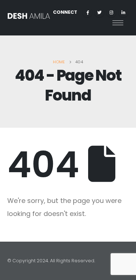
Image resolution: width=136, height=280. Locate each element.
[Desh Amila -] (28, 17)
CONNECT (65, 12)
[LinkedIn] (123, 12)
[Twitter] (99, 12)
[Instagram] (111, 12)
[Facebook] (87, 12)
